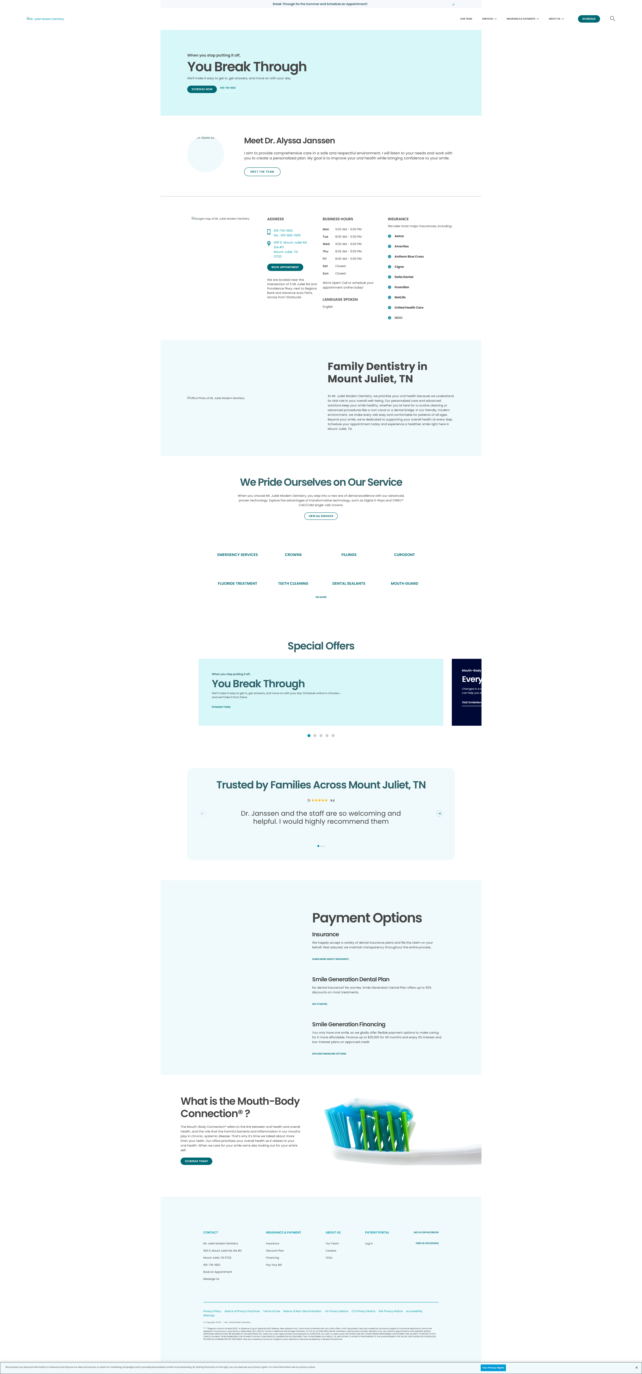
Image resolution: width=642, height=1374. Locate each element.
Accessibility (414, 1311)
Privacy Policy (212, 1311)
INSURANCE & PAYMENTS (521, 18)
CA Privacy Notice (336, 1311)
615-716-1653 (283, 230)
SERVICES (487, 18)
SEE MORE (321, 597)
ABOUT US (554, 18)
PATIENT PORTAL (377, 1232)
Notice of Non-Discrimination (302, 1311)
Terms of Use (271, 1311)
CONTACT (210, 1232)
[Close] (636, 1367)
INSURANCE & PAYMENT (283, 1232)
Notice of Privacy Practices (242, 1311)
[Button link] (612, 19)
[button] (308, 735)
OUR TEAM (466, 18)
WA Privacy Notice (391, 1311)
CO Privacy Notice (363, 1311)
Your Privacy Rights (493, 1367)
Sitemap (209, 1315)
